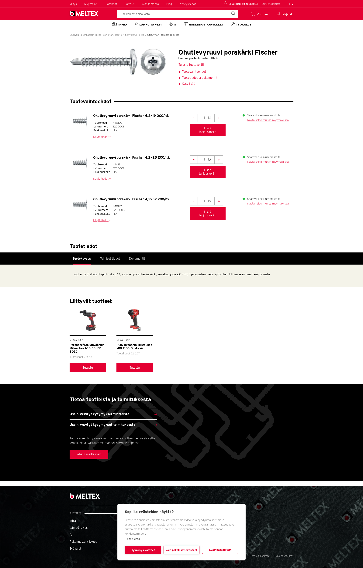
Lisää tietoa (132, 539)
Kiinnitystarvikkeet (133, 34)
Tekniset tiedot (110, 258)
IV (71, 534)
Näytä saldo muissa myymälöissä (268, 120)
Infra (73, 520)
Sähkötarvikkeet (111, 34)
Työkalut (75, 548)
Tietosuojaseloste (259, 555)
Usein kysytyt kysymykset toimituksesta (102, 425)
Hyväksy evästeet (143, 550)
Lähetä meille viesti (89, 454)
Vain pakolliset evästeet (181, 550)
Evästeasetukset (220, 550)
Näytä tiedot (101, 137)
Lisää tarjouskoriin (207, 130)
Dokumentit (137, 258)
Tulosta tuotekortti (191, 64)
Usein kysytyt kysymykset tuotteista (99, 414)
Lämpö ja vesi (79, 527)
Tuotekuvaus (82, 258)
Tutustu (88, 367)
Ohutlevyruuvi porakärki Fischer (162, 34)
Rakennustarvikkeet (90, 34)
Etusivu (74, 34)
